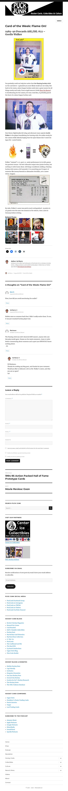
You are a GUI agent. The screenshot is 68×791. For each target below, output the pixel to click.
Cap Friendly (11, 668)
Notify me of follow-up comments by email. (19, 453)
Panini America (12, 702)
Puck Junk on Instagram (15, 603)
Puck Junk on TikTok (14, 605)
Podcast (8, 750)
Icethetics (10, 671)
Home (7, 742)
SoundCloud (11, 729)
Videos (7, 774)
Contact (8, 782)
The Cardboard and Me (14, 644)
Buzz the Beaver (45, 90)
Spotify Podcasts (12, 732)
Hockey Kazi (11, 632)
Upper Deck (10, 698)
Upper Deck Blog (12, 651)
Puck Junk (10, 641)
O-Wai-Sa (10, 639)
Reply (7, 303)
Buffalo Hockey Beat (13, 666)
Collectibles (9, 762)
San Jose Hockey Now (14, 675)
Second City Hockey (13, 678)
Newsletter (9, 754)
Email (7, 431)
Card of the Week (27, 273)
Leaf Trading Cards (13, 707)
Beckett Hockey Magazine (15, 623)
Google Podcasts (12, 725)
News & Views (9, 770)
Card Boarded (11, 627)
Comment (9, 398)
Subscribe (10, 586)
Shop (7, 746)
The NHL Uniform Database (16, 685)
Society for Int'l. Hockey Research (18, 680)
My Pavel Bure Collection (15, 637)
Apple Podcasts (12, 722)
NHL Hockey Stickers (12, 559)
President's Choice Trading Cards (18, 700)
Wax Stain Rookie (12, 653)
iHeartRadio (11, 727)
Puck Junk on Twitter (14, 607)
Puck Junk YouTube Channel (16, 610)
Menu (59, 21)
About (7, 778)
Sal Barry (10, 273)
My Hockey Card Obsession (16, 634)
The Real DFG (11, 646)
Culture (7, 766)
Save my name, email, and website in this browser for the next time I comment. (28, 448)
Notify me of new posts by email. (16, 456)
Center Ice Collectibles (12, 542)
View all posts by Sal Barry (24, 266)
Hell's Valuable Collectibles (16, 630)
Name (7, 423)
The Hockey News (13, 682)
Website (8, 439)
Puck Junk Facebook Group (15, 600)
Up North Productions (14, 648)
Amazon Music (12, 720)
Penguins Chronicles (13, 673)
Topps (9, 705)
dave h (12, 292)
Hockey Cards (9, 758)
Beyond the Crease (13, 625)
